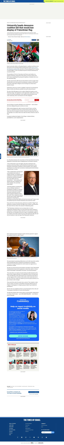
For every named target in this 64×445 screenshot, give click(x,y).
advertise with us (27, 428)
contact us (27, 431)
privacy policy (27, 425)
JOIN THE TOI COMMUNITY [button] (33, 392)
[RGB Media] (32, 442)
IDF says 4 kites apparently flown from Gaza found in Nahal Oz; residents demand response (19, 367)
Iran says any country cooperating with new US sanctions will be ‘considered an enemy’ (12, 355)
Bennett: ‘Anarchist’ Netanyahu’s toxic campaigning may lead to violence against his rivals (26, 355)
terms (35, 101)
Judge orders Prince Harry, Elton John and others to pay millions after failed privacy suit (26, 367)
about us (26, 426)
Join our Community (49, 1)
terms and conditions (28, 423)
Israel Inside (12, 386)
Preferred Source (27, 36)
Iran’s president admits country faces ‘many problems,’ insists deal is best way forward (19, 355)
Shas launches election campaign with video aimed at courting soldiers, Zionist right (9, 421)
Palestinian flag (30, 386)
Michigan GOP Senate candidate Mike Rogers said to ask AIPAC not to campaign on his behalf (34, 355)
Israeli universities (24, 386)
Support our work (23, 336)
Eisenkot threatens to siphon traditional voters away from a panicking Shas (9, 427)
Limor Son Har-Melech (18, 386)
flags (33, 386)
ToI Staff (9, 39)
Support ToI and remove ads (58, 1)
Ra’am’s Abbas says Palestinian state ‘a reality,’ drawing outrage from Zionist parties (11, 367)
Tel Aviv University (10, 387)
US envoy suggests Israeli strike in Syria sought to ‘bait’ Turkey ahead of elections (34, 367)
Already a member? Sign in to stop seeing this (23, 338)
